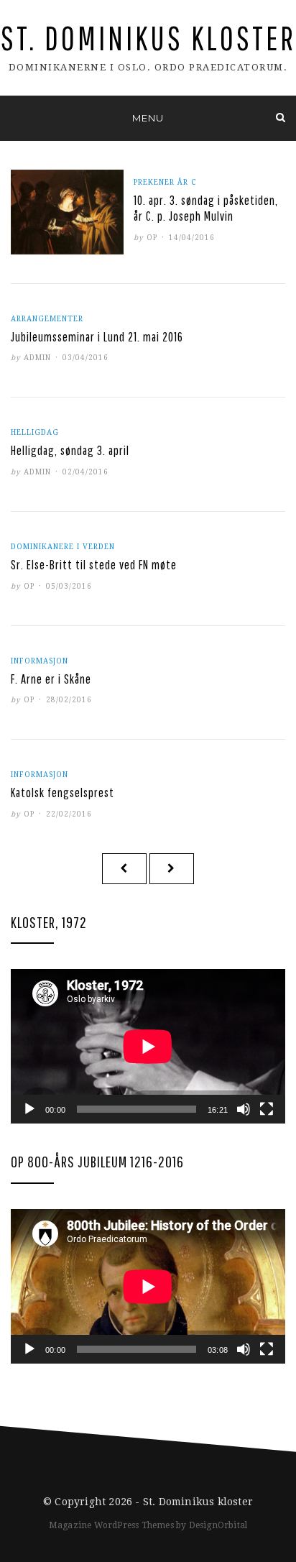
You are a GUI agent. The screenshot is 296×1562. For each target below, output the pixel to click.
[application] (148, 1046)
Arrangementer (47, 319)
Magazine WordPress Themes (111, 1525)
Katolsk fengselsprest (62, 792)
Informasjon (39, 661)
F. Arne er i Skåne (51, 678)
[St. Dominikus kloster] (15, 117)
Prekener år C (165, 182)
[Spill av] (29, 1109)
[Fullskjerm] (266, 1109)
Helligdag (35, 432)
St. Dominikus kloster (148, 38)
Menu (148, 118)
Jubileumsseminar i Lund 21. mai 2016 (97, 336)
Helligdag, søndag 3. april (70, 450)
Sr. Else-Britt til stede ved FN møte (94, 564)
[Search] (280, 117)
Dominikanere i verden (63, 547)
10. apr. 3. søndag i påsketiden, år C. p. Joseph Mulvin (206, 208)
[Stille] (243, 1109)
